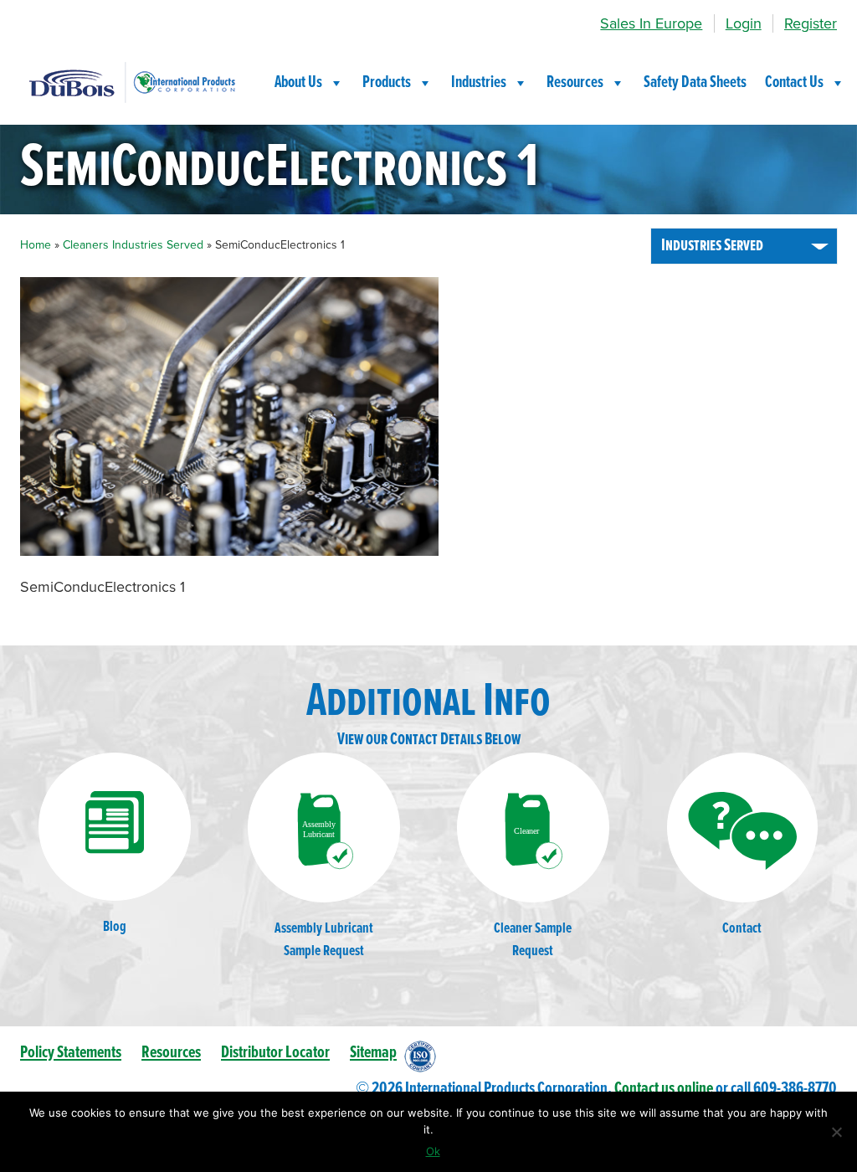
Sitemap (373, 1052)
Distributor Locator (275, 1052)
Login (744, 23)
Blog (114, 927)
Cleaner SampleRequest (533, 940)
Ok (433, 1151)
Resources (575, 83)
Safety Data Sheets (695, 83)
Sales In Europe (651, 23)
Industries (478, 83)
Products (386, 83)
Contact (742, 928)
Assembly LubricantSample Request (324, 940)
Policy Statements (70, 1052)
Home (35, 245)
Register (810, 23)
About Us (298, 83)
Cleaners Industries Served (133, 245)
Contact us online (663, 1088)
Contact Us (794, 83)
